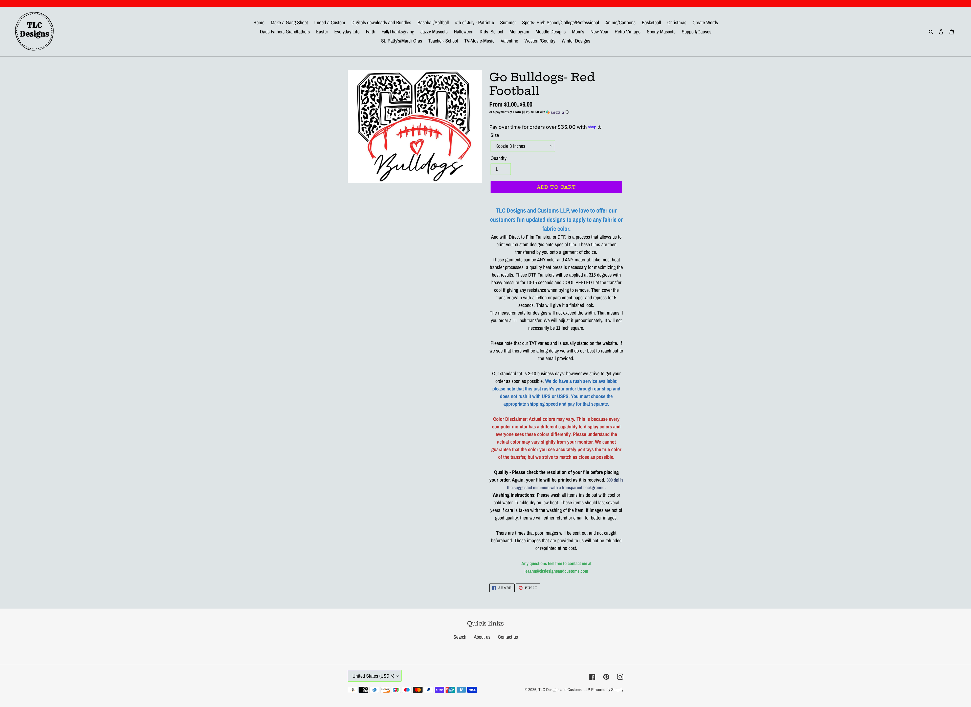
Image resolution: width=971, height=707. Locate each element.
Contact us (508, 636)
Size (495, 135)
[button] (556, 112)
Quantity (498, 158)
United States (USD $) (373, 675)
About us (482, 636)
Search (459, 636)
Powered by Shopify (607, 689)
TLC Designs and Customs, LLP (564, 689)
